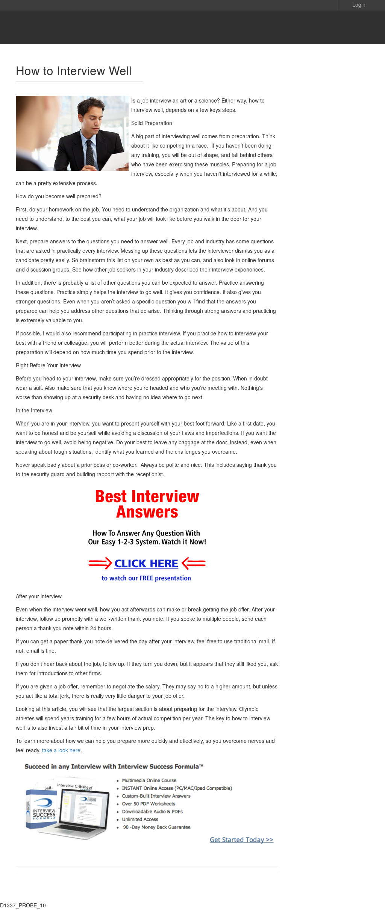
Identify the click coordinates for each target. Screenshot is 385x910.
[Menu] (354, 27)
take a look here (61, 750)
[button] (353, 4)
